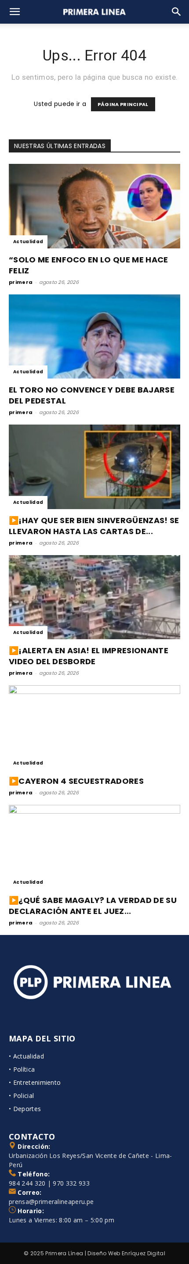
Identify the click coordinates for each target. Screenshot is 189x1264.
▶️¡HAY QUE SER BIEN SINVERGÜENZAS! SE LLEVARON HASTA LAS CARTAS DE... (94, 526)
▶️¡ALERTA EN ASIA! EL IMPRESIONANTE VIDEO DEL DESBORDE (88, 656)
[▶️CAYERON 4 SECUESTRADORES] (94, 727)
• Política (22, 1069)
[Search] (176, 12)
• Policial (21, 1095)
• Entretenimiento (35, 1082)
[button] (15, 12)
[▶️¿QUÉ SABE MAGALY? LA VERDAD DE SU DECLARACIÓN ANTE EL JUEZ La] (94, 847)
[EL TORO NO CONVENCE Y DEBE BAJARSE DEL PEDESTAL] (94, 336)
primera (21, 282)
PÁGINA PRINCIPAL (123, 104)
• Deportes (25, 1109)
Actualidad (28, 241)
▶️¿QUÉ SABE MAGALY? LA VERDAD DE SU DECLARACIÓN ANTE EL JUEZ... (93, 906)
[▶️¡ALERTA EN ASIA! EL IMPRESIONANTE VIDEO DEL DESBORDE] (94, 597)
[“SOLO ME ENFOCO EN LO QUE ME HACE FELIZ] (94, 206)
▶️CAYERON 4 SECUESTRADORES (76, 780)
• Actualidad (26, 1056)
